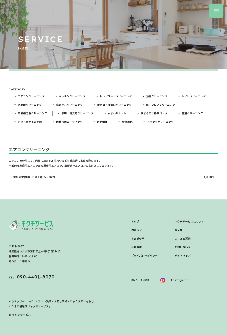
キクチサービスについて (189, 221)
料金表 (179, 230)
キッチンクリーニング (72, 96)
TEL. (32, 277)
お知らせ (136, 230)
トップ (135, 221)
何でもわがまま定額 (30, 121)
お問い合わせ (183, 247)
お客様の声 (138, 238)
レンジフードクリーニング (116, 96)
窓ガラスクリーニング (69, 104)
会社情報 (136, 247)
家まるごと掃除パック (154, 113)
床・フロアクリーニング (160, 104)
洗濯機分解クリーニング (32, 113)
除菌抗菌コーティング (69, 121)
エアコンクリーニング (31, 96)
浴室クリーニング (156, 96)
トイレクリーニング (194, 96)
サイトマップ (183, 255)
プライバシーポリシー (144, 255)
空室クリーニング (192, 113)
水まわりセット (117, 113)
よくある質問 (183, 238)
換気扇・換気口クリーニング (114, 104)
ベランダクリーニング (160, 121)
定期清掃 (102, 121)
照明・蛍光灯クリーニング (77, 113)
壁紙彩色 (127, 121)
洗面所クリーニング (30, 104)
